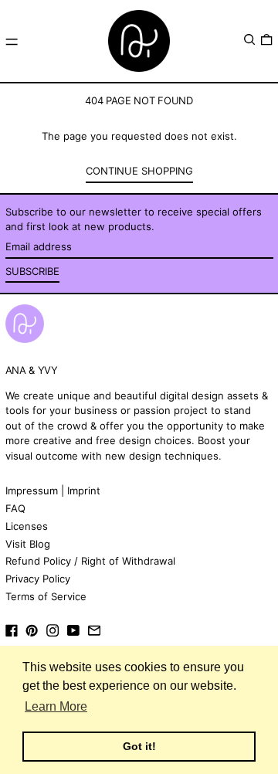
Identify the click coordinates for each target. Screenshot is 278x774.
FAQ (15, 508)
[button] (249, 40)
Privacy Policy (37, 578)
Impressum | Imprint (52, 490)
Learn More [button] (56, 706)
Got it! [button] (139, 746)
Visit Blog (27, 544)
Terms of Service (45, 596)
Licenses (26, 526)
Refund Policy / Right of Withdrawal (90, 561)
